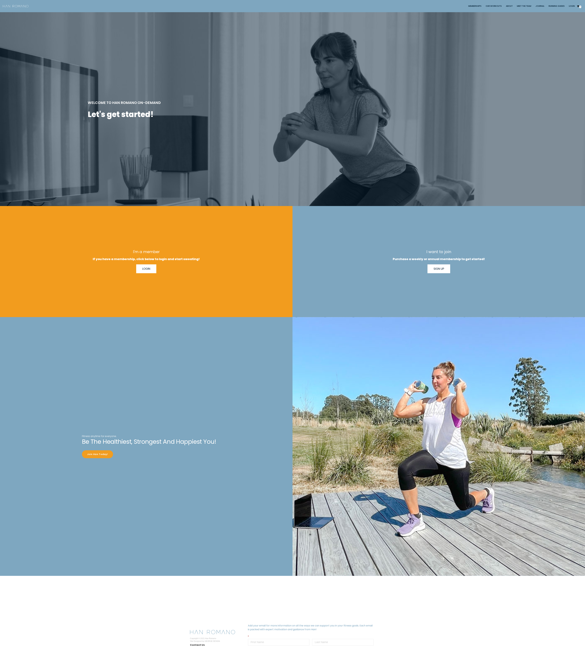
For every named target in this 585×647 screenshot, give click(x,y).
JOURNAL (539, 6)
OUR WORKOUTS (494, 6)
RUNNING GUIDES (557, 6)
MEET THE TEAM (524, 6)
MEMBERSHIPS (474, 6)
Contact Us (197, 645)
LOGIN (572, 6)
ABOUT (509, 6)
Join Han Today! (97, 454)
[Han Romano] (15, 6)
